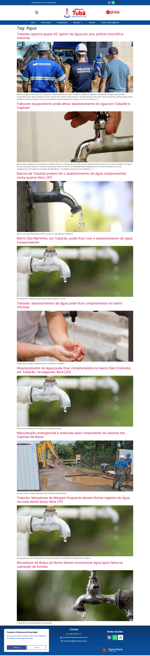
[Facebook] (109, 2)
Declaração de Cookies (25, 638)
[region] (26, 640)
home (33, 23)
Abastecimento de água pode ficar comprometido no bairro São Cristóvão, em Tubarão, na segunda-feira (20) (74, 370)
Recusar (16, 647)
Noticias (76, 23)
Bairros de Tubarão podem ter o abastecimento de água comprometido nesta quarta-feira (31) (71, 175)
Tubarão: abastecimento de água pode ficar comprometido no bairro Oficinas (69, 305)
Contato (92, 23)
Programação (62, 23)
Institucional (46, 23)
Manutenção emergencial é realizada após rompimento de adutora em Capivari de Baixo (71, 435)
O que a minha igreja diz (110, 23)
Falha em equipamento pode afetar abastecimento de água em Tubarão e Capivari (73, 106)
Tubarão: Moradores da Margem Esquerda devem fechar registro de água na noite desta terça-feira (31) (73, 500)
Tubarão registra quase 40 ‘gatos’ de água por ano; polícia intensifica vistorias (70, 36)
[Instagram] (117, 2)
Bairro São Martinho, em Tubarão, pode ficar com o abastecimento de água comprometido (74, 240)
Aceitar (36, 647)
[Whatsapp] (113, 2)
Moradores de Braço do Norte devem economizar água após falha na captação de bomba (70, 564)
